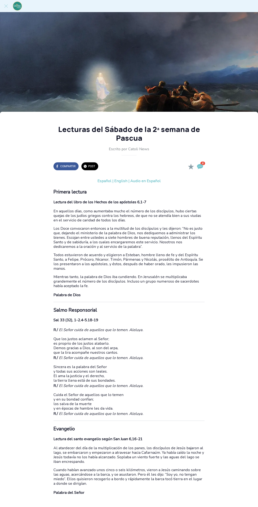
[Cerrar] (6, 6)
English (120, 180)
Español (104, 180)
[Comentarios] (200, 166)
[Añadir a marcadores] (190, 166)
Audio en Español (145, 180)
